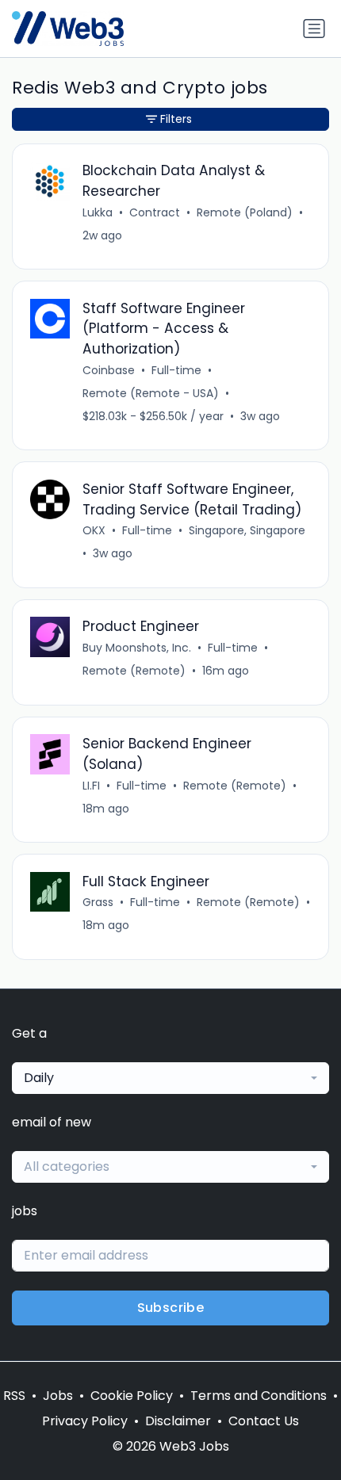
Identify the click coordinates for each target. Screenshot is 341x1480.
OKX (93, 530)
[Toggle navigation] (314, 28)
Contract (154, 212)
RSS (14, 1395)
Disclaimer (178, 1421)
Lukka (97, 212)
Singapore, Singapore (247, 530)
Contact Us (263, 1421)
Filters (176, 119)
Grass (97, 902)
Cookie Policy (131, 1395)
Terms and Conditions (258, 1395)
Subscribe (171, 1307)
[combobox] (170, 1078)
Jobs (58, 1395)
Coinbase (108, 370)
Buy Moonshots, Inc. (136, 648)
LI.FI (91, 786)
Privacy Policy (85, 1421)
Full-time (176, 370)
